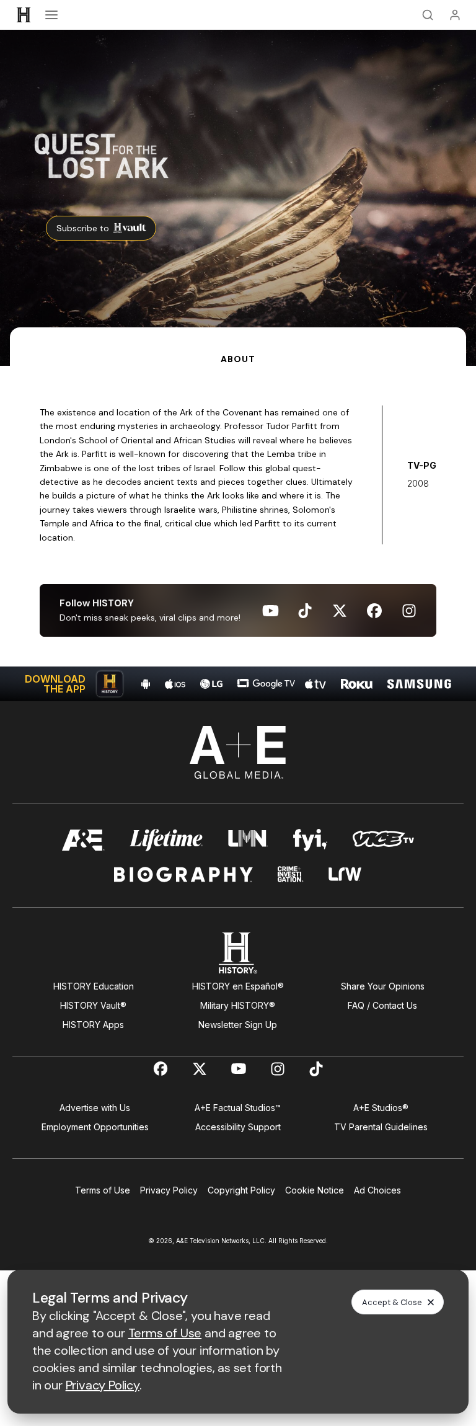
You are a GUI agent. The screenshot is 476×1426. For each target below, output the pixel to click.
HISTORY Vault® (93, 1005)
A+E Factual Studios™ (238, 1107)
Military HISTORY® (237, 1005)
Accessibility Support (238, 1127)
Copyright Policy (241, 1190)
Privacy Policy (169, 1190)
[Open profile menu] (455, 15)
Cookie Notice (314, 1190)
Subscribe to (82, 228)
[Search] (427, 15)
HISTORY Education (93, 986)
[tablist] (238, 346)
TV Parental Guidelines (381, 1127)
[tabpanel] (238, 533)
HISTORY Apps (93, 1024)
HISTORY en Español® (238, 986)
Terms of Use (102, 1190)
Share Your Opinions (383, 986)
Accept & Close (392, 1302)
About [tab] (238, 359)
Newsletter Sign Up (237, 1024)
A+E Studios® (380, 1107)
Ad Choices (377, 1190)
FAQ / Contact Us (382, 1005)
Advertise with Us (95, 1107)
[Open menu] (51, 14)
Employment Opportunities (95, 1127)
